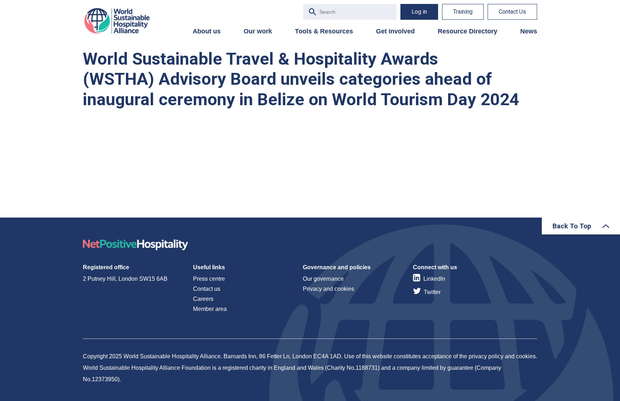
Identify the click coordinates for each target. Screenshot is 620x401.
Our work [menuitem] (258, 31)
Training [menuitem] (463, 11)
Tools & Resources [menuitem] (324, 31)
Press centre (209, 279)
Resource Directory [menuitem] (467, 31)
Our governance (323, 279)
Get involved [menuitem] (395, 31)
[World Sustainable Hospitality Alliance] (120, 21)
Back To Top (572, 226)
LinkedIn (434, 279)
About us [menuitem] (207, 31)
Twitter (432, 292)
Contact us (206, 289)
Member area (210, 309)
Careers (203, 299)
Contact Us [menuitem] (512, 11)
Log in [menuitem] (419, 11)
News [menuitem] (528, 31)
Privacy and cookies (328, 289)
